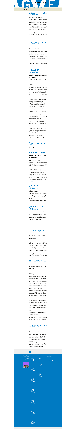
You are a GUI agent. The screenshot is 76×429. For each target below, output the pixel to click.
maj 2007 (32, 419)
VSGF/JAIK (28, 7)
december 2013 (32, 359)
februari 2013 (32, 368)
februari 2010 (32, 401)
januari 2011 (32, 391)
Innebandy (38, 7)
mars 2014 (32, 356)
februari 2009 (32, 412)
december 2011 (32, 381)
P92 (39, 372)
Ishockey (31, 7)
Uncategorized (40, 364)
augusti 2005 (32, 423)
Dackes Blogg (40, 356)
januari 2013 (32, 369)
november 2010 (32, 393)
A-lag (33, 14)
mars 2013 (32, 367)
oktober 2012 (32, 372)
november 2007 (32, 414)
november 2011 (32, 382)
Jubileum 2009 (41, 7)
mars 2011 (32, 389)
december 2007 (32, 413)
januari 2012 (32, 380)
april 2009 (32, 410)
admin (37, 14)
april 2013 (32, 366)
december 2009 (32, 403)
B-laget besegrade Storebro (38, 152)
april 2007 (32, 420)
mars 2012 (32, 378)
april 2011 (32, 388)
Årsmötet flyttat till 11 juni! (37, 143)
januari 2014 (32, 358)
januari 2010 (32, 402)
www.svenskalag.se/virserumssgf (50, 360)
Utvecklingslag (34, 43)
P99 (39, 375)
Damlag (33, 209)
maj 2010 (32, 398)
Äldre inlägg (32, 351)
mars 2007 (32, 421)
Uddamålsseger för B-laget (38, 42)
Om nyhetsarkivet (24, 7)
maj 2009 (32, 409)
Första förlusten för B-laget (38, 325)
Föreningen (34, 7)
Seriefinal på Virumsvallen (38, 13)
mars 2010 (32, 400)
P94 (39, 373)
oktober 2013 (32, 361)
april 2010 (32, 399)
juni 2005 (32, 424)
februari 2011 (32, 390)
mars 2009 (32, 411)
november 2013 (32, 360)
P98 (39, 374)
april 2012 (32, 377)
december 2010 (32, 392)
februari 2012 (32, 379)
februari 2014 (32, 357)
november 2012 (32, 371)
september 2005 (32, 422)
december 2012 (32, 370)
